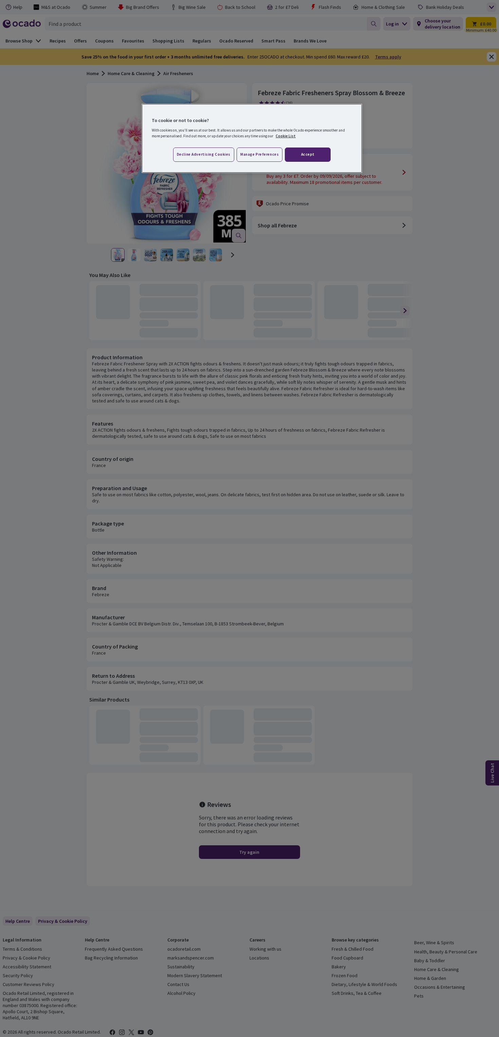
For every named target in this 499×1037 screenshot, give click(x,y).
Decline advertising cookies (203, 154)
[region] (252, 138)
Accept (308, 154)
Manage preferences (259, 154)
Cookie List (286, 136)
